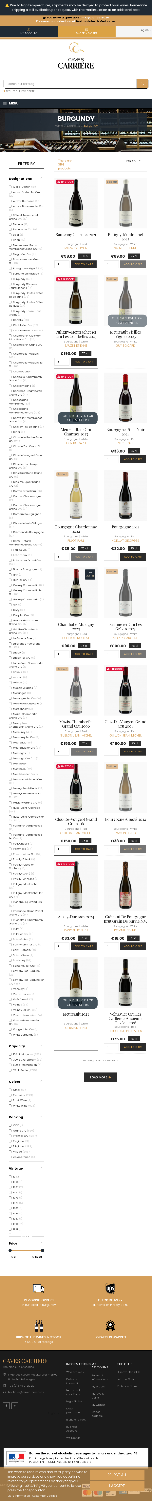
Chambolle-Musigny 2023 (76, 626)
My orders (98, 1386)
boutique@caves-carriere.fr (26, 1392)
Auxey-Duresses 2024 (76, 917)
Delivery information (73, 1381)
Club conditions (127, 1386)
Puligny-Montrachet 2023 (125, 236)
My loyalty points (98, 1396)
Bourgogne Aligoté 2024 (125, 819)
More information (19, 1496)
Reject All (117, 1474)
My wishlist (98, 1405)
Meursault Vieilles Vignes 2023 (125, 334)
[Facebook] (6, 1406)
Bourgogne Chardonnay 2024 (76, 529)
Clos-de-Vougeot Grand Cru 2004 (125, 723)
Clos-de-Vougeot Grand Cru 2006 (76, 821)
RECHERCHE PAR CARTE (20, 91)
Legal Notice (74, 1401)
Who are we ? (75, 1372)
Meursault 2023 (76, 1014)
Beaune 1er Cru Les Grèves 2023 (125, 626)
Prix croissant (134, 161)
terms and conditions (73, 1392)
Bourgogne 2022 (125, 527)
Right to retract (76, 1420)
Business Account (72, 1429)
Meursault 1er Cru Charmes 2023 (76, 431)
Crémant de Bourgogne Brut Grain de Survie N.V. (125, 919)
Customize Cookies (44, 1496)
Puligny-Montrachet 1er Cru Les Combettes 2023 (75, 334)
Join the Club (125, 1379)
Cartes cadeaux (97, 1414)
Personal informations (100, 1377)
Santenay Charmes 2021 (76, 234)
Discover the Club (128, 1372)
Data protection (73, 1410)
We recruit (73, 1438)
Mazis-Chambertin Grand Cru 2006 (76, 723)
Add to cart (84, 264)
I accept (117, 1485)
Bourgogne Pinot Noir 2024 (125, 431)
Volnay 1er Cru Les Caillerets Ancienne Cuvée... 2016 (125, 1018)
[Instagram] (15, 1406)
